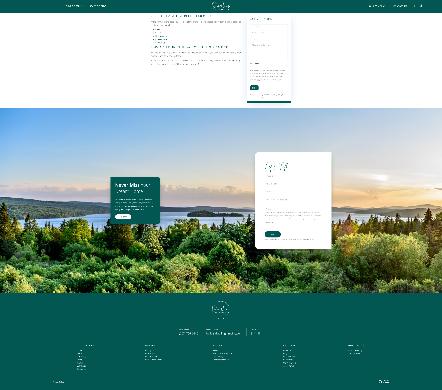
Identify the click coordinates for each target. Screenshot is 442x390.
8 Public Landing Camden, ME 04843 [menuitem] (356, 352)
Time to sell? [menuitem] (74, 6)
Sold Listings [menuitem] (218, 356)
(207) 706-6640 (188, 332)
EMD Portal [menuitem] (81, 366)
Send (254, 88)
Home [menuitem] (79, 350)
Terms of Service (257, 97)
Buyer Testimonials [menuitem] (153, 359)
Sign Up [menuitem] (293, 362)
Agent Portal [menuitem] (288, 366)
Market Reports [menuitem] (151, 356)
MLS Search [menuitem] (150, 353)
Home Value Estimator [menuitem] (222, 353)
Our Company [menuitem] (377, 6)
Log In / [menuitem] (286, 362)
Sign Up (123, 217)
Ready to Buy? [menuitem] (98, 6)
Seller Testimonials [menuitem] (221, 359)
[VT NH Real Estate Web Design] (384, 382)
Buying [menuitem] (80, 362)
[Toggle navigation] (428, 6)
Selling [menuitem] (79, 359)
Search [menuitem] (80, 353)
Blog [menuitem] (285, 353)
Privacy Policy (279, 80)
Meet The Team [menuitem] (290, 356)
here (193, 60)
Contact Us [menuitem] (400, 6)
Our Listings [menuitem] (82, 356)
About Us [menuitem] (287, 350)
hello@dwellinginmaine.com (224, 332)
